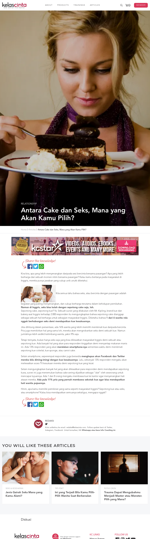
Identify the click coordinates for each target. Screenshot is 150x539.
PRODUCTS (63, 5)
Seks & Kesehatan (14, 488)
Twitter (109, 427)
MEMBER (141, 5)
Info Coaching (106, 430)
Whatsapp (86, 430)
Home (24, 230)
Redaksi (49, 421)
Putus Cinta (110, 488)
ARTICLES (95, 5)
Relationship (29, 204)
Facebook (58, 430)
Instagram (49, 430)
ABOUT (49, 5)
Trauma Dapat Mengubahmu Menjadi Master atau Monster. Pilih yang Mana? (123, 496)
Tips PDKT (59, 488)
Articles (32, 230)
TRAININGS (79, 5)
